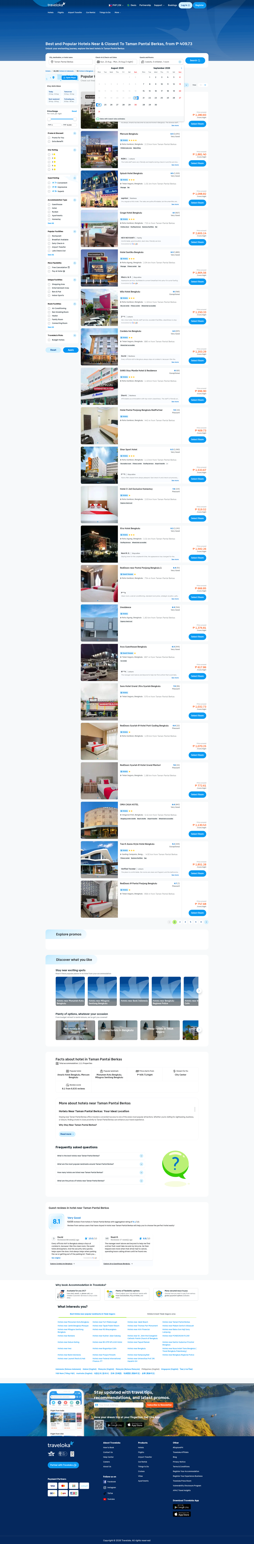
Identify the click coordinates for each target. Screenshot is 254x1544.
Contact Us (108, 1452)
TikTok (110, 1493)
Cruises (141, 1471)
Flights (141, 1452)
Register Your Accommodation (186, 1471)
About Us (107, 1466)
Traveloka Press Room (182, 1481)
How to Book (108, 1447)
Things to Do (143, 1466)
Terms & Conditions (181, 1466)
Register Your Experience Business (188, 1476)
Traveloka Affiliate (181, 1452)
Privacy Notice (179, 1462)
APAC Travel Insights (182, 1490)
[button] (185, 5)
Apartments (143, 1481)
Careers (106, 1462)
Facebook (111, 1482)
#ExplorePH (178, 1447)
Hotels (141, 1447)
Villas (140, 1476)
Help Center (108, 1457)
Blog (175, 1457)
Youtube (111, 1499)
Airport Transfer (145, 1457)
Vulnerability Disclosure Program (187, 1486)
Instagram (111, 1487)
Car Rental (142, 1462)
